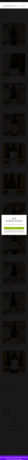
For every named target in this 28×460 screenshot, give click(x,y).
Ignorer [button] (20, 459)
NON (14, 231)
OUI (14, 228)
